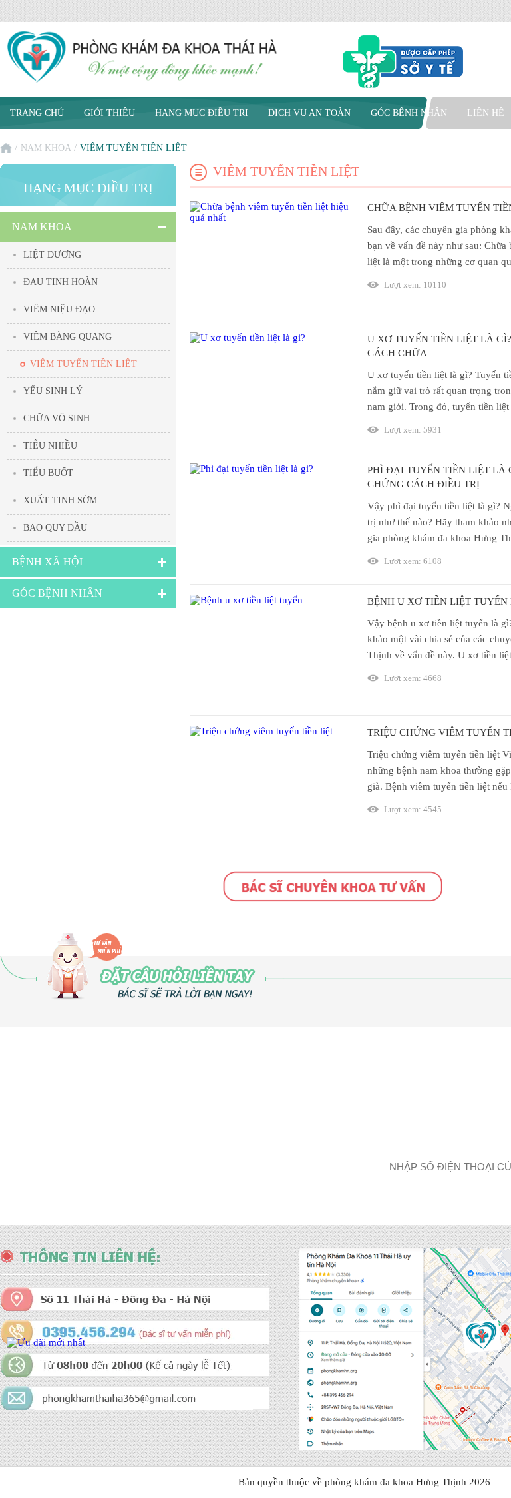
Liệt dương (52, 255)
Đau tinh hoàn (60, 282)
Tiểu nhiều (50, 446)
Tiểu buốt (48, 473)
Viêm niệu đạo (59, 309)
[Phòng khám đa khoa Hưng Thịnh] (143, 58)
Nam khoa (46, 148)
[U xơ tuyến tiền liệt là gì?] (270, 387)
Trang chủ (37, 113)
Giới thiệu (109, 113)
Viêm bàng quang (67, 337)
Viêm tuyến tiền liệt (83, 364)
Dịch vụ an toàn (309, 113)
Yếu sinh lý (53, 391)
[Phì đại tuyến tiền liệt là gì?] (270, 518)
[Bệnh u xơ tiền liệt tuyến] (270, 650)
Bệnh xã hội (47, 561)
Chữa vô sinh (56, 418)
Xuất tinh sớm (60, 500)
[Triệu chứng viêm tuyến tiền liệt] (270, 781)
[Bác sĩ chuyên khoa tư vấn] (333, 888)
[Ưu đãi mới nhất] (46, 1342)
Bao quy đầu (55, 528)
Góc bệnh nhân (409, 113)
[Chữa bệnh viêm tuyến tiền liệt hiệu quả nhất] (270, 256)
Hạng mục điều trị (201, 113)
